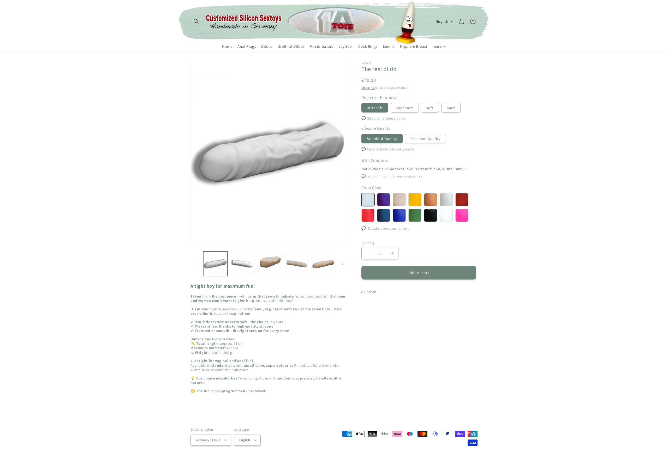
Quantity (367, 243)
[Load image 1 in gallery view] (215, 264)
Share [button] (371, 291)
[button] (196, 21)
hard (451, 107)
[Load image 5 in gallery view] (323, 264)
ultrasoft (375, 107)
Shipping (368, 88)
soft (429, 107)
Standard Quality (382, 138)
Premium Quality (425, 138)
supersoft (404, 107)
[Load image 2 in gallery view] (242, 264)
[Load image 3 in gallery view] (269, 264)
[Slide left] (196, 264)
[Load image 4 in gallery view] (296, 264)
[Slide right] (342, 264)
